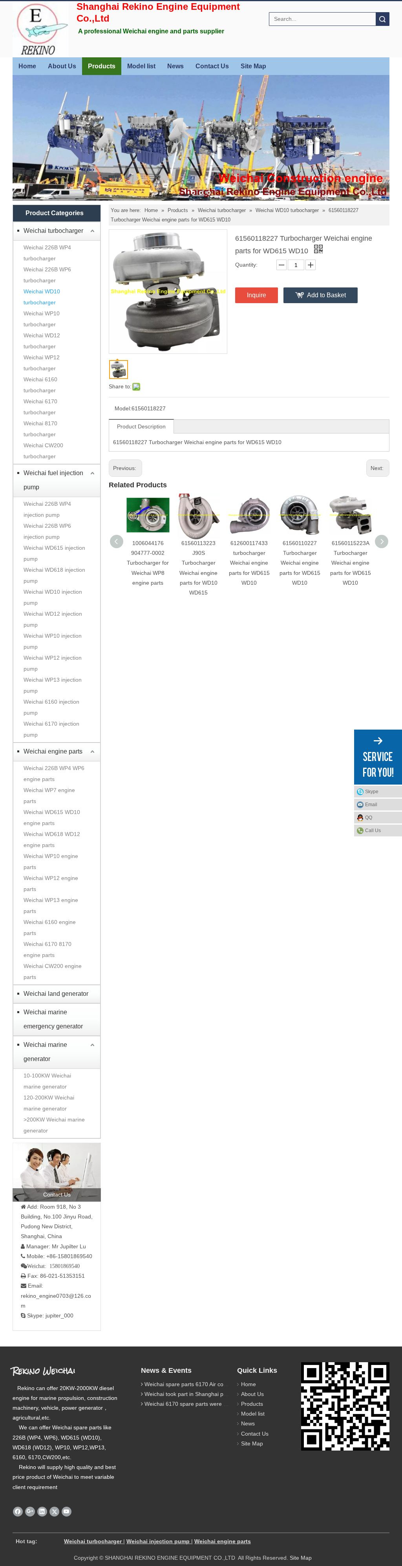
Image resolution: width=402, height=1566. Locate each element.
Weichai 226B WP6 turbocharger (47, 275)
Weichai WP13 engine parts (51, 905)
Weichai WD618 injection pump (54, 575)
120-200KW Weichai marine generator (49, 1103)
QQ (368, 817)
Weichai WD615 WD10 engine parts (52, 817)
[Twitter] (54, 1511)
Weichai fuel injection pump (53, 480)
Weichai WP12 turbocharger (42, 362)
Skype (371, 791)
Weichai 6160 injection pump (51, 707)
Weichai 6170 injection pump (51, 729)
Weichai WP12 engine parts (51, 883)
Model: (123, 408)
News (175, 66)
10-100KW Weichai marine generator (47, 1081)
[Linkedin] (42, 1511)
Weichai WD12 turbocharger (42, 340)
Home (27, 66)
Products (101, 66)
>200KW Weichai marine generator (54, 1125)
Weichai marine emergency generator (53, 1019)
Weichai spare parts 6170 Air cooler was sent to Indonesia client (223, 1384)
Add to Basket (326, 295)
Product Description (141, 426)
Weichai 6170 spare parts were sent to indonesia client (212, 1404)
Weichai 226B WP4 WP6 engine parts (54, 773)
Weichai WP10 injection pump (53, 641)
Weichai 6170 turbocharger (40, 406)
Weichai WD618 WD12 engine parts (52, 839)
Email (371, 804)
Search (382, 19)
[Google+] (30, 1511)
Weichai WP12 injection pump (53, 663)
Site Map (253, 66)
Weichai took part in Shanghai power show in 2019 (207, 1394)
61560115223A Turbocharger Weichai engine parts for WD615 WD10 (350, 563)
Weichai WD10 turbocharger (42, 297)
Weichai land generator (56, 993)
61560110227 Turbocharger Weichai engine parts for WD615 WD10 (300, 563)
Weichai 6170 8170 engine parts (47, 949)
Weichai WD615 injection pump (54, 553)
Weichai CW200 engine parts (53, 971)
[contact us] (57, 1172)
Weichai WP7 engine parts (49, 795)
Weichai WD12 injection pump (53, 619)
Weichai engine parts (53, 751)
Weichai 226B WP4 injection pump (47, 509)
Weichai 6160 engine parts (50, 927)
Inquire (256, 295)
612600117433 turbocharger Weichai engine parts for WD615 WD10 (249, 563)
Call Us (373, 830)
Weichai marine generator (45, 1051)
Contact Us (212, 66)
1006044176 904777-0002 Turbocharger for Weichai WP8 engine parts (148, 563)
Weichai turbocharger (53, 230)
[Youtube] (66, 1511)
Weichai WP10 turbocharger (42, 318)
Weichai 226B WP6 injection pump (47, 531)
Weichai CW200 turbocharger (43, 450)
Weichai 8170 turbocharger (40, 428)
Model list (141, 66)
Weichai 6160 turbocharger (40, 384)
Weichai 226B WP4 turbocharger (47, 253)
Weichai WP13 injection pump (53, 685)
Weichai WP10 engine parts (51, 861)
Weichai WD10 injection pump (53, 597)
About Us (62, 66)
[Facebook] (18, 1511)
